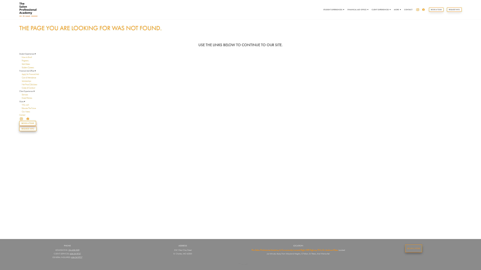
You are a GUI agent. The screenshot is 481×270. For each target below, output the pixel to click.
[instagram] (418, 10)
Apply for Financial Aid (30, 74)
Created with (240, 264)
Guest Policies (27, 98)
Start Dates (26, 64)
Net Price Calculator (29, 84)
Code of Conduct (28, 88)
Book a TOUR (413, 248)
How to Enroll (27, 57)
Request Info (454, 9)
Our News (26, 111)
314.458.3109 (73, 250)
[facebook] (424, 10)
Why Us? (25, 105)
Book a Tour (436, 9)
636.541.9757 (75, 253)
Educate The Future (29, 108)
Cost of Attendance (29, 77)
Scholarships (26, 81)
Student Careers (28, 67)
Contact (408, 9)
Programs (25, 61)
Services (25, 95)
